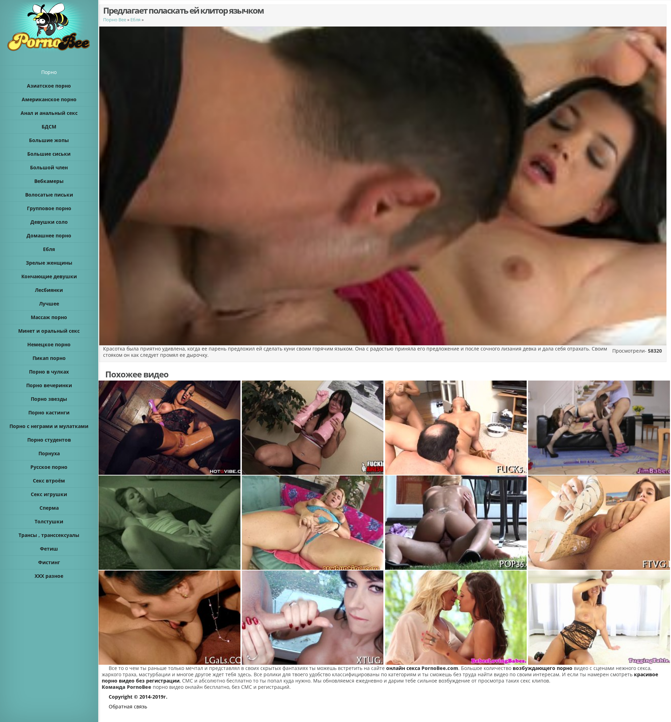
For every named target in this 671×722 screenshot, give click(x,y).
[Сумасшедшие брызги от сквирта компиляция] (169, 427)
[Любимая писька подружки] (169, 617)
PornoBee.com (439, 668)
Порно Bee (114, 19)
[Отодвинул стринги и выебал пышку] (313, 522)
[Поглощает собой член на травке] (456, 522)
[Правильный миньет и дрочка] (599, 617)
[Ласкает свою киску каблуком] (599, 522)
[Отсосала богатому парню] (313, 617)
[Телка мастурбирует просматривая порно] (169, 522)
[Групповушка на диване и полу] (456, 427)
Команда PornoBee (126, 687)
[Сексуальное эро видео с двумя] (599, 427)
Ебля (135, 19)
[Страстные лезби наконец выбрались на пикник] (456, 617)
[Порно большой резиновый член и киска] (313, 427)
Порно (49, 72)
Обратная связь (128, 706)
